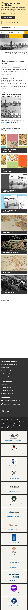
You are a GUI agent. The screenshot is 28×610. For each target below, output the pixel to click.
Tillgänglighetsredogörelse (7, 390)
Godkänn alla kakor (8, 17)
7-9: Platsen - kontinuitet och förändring (9, 150)
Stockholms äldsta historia (10, 252)
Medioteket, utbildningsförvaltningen (9, 364)
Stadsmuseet (4, 367)
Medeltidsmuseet (5, 370)
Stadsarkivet (4, 377)
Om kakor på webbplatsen (7, 393)
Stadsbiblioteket (5, 373)
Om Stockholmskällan (6, 387)
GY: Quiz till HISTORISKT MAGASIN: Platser (9, 211)
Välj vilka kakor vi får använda (11, 22)
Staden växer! (6, 272)
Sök (26, 32)
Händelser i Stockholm (9, 293)
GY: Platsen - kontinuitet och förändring (9, 170)
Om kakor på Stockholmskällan (8, 13)
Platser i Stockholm (8, 232)
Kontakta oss (4, 384)
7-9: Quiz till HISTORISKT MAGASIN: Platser (9, 190)
